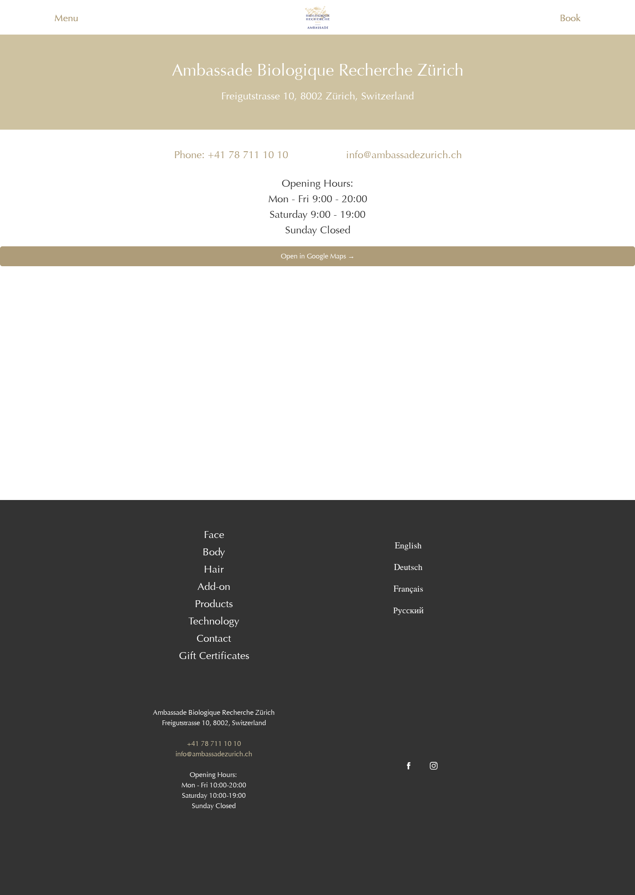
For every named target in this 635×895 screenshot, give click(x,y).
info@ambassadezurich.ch (404, 155)
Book (570, 18)
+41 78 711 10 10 (214, 743)
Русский (408, 610)
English (408, 545)
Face (214, 535)
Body (214, 552)
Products (214, 604)
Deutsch (408, 567)
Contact (214, 638)
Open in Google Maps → (318, 256)
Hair (214, 569)
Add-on (213, 586)
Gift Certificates (214, 656)
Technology (213, 621)
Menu (66, 18)
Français (408, 588)
